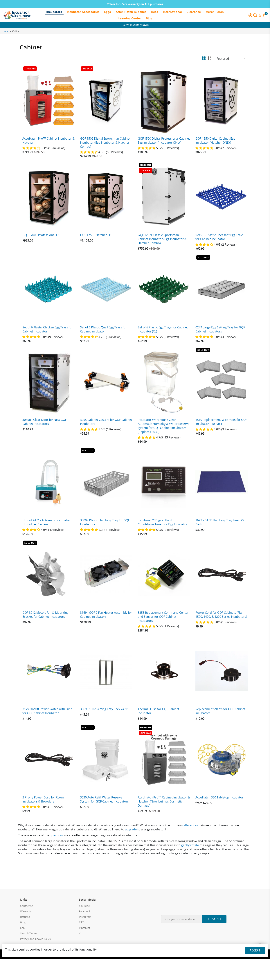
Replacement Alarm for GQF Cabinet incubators (220, 711)
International (172, 12)
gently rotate (190, 845)
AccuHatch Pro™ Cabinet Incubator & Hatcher (48, 140)
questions (57, 835)
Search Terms (28, 933)
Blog (149, 18)
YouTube (84, 906)
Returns (25, 917)
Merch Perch (215, 12)
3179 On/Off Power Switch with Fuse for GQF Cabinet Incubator (47, 711)
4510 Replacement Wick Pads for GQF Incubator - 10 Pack (221, 422)
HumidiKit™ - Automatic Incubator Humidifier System (46, 522)
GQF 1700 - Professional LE (40, 235)
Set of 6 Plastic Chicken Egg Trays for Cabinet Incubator (47, 329)
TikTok (83, 922)
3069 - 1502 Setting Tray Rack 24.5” (104, 709)
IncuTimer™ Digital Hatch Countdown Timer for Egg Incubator (163, 522)
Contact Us (26, 906)
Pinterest (84, 928)
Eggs (107, 12)
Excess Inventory (135, 25)
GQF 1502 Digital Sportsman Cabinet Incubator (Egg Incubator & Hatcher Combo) (105, 142)
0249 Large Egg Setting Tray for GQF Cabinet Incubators (220, 329)
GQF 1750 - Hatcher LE (95, 235)
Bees (154, 12)
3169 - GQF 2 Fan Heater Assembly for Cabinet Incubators (106, 615)
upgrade (131, 829)
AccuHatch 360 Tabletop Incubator (219, 797)
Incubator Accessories (83, 12)
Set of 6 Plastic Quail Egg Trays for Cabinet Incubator (103, 329)
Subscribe (214, 919)
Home (6, 31)
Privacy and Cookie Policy (35, 939)
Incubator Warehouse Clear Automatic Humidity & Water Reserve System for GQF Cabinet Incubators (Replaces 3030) (163, 426)
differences (190, 825)
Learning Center (129, 18)
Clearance (193, 12)
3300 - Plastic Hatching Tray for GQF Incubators (104, 522)
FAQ (22, 928)
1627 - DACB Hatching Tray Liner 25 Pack (219, 522)
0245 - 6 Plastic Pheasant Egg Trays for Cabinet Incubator (219, 237)
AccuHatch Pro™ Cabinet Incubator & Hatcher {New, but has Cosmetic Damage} (164, 801)
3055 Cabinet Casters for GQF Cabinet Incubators (106, 422)
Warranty (26, 911)
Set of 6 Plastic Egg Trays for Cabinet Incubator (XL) (163, 329)
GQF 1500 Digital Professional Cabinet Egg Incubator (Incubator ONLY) (164, 140)
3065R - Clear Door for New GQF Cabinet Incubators (44, 422)
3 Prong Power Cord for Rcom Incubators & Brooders (43, 799)
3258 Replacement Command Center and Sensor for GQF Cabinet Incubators (163, 617)
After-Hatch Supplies (131, 12)
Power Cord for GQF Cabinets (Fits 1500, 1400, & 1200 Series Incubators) (221, 615)
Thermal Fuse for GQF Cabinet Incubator (158, 711)
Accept (255, 950)
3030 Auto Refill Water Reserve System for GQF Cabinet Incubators (104, 799)
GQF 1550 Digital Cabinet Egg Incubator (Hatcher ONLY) (215, 140)
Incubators (54, 12)
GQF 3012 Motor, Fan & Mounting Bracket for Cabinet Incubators (45, 615)
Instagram (85, 917)
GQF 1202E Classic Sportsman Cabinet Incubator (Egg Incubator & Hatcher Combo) (162, 239)
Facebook (84, 911)
